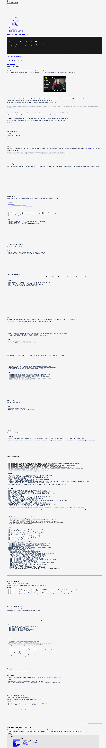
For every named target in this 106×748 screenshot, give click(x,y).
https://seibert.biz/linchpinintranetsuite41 (95, 723)
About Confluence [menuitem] (11, 11)
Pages (10, 27)
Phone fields (10, 207)
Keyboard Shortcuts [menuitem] (11, 8)
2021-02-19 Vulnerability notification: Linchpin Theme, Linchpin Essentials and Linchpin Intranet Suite (61, 463)
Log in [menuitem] (7, 13)
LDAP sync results (29, 206)
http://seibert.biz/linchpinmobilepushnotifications (86, 440)
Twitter (14, 742)
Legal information (16, 745)
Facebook (14, 741)
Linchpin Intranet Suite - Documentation (16, 30)
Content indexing (54, 521)
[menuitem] (14, 17)
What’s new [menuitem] (10, 10)
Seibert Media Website (16, 739)
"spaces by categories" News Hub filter (19, 326)
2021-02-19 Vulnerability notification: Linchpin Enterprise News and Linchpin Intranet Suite (59, 465)
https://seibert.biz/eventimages (84, 481)
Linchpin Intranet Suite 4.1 (17, 34)
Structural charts (11, 204)
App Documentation (13, 29)
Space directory (34, 742)
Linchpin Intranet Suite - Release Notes (16, 31)
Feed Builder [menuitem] (10, 9)
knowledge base (91, 148)
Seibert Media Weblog (16, 740)
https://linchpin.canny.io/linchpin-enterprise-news (43, 321)
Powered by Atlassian (16, 744)
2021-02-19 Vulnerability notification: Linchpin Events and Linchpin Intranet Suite (59, 467)
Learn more (9, 129)
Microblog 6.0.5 (38, 153)
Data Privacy (15, 746)
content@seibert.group (59, 731)
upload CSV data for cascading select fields (18, 205)
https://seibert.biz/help (67, 153)
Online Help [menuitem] (25, 740)
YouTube (14, 743)
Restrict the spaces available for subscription (15, 327)
